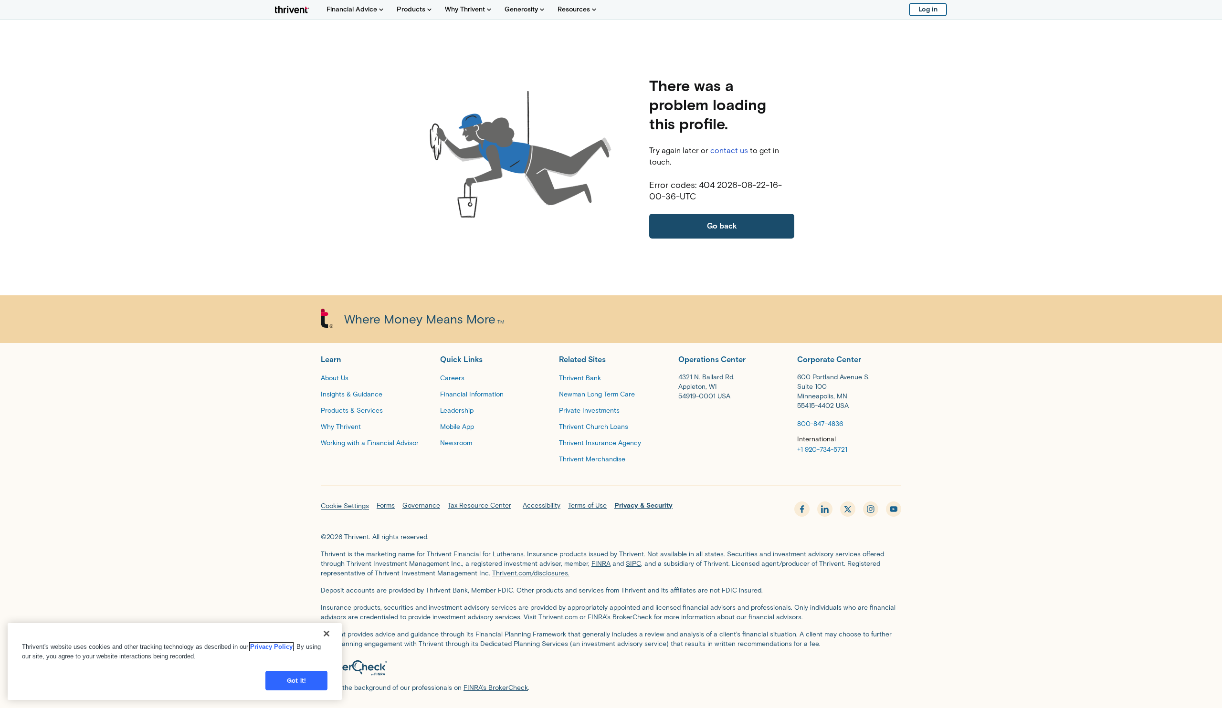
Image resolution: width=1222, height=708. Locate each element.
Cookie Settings (345, 506)
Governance (421, 505)
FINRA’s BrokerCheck (620, 617)
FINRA (601, 564)
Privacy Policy (271, 646)
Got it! (296, 680)
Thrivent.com (558, 617)
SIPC (633, 564)
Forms (386, 505)
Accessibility (541, 505)
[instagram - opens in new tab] (870, 509)
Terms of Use (587, 505)
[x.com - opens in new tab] (848, 509)
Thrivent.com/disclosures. (530, 573)
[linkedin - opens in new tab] (825, 509)
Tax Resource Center (479, 505)
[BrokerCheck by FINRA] (611, 668)
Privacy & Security (643, 505)
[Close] (326, 633)
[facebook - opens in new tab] (802, 509)
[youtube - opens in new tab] (893, 509)
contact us (729, 150)
